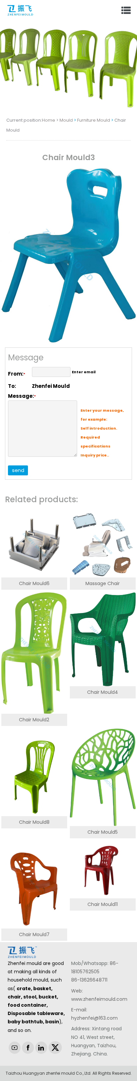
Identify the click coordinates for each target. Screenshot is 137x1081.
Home (48, 120)
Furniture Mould (93, 120)
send (18, 470)
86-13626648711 (89, 980)
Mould (66, 120)
